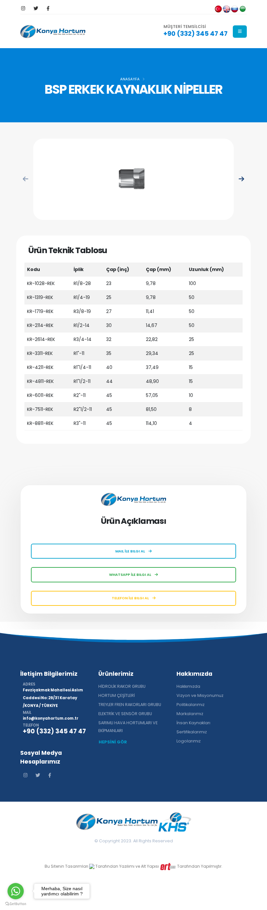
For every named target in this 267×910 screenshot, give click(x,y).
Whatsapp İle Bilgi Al (130, 574)
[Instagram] (23, 8)
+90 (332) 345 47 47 (195, 33)
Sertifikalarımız (191, 732)
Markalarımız (189, 713)
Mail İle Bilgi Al (130, 551)
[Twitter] (35, 8)
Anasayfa (130, 79)
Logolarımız (188, 741)
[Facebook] (48, 8)
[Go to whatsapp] (15, 891)
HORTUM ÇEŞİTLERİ (116, 695)
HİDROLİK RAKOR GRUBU (122, 686)
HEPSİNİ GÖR (113, 742)
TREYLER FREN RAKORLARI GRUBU (129, 704)
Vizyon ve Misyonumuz (199, 695)
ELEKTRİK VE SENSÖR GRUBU (125, 713)
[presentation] (26, 179)
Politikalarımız (190, 704)
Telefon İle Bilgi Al (131, 598)
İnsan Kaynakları (193, 723)
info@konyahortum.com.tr (50, 718)
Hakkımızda (188, 686)
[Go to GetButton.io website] (15, 903)
